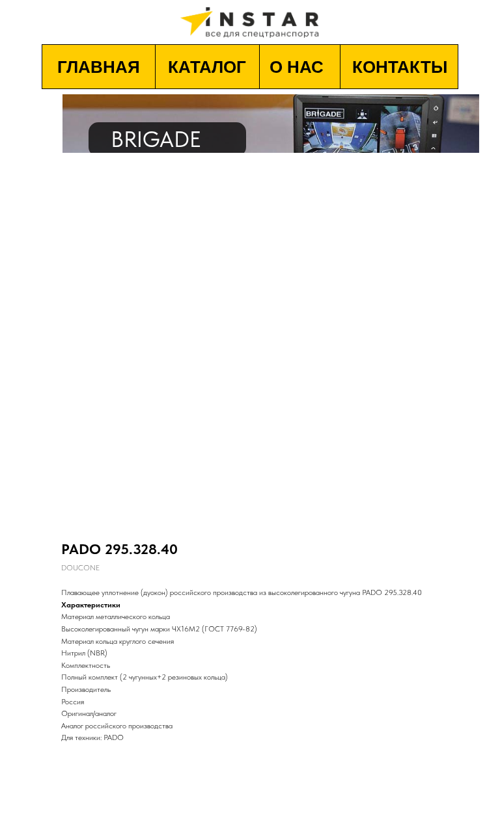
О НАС (297, 67)
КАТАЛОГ (207, 67)
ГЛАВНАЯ (98, 67)
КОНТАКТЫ (399, 67)
